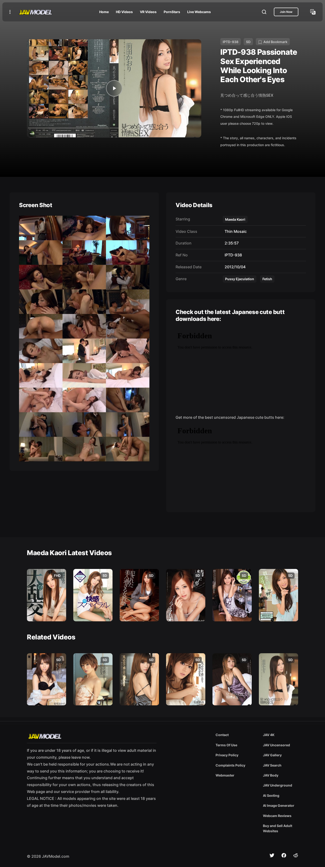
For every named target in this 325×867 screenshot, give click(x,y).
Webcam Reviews (277, 816)
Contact (222, 735)
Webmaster (225, 775)
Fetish (267, 279)
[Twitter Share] (272, 855)
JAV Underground (277, 785)
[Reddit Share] (295, 855)
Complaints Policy (230, 765)
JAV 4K (269, 735)
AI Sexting (271, 795)
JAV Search (272, 765)
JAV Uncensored (276, 745)
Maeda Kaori (235, 219)
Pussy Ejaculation (239, 279)
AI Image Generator (278, 805)
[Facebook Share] (283, 855)
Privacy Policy (227, 755)
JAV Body (270, 775)
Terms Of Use (226, 745)
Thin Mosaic (235, 231)
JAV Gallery (272, 755)
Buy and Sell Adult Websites (277, 828)
